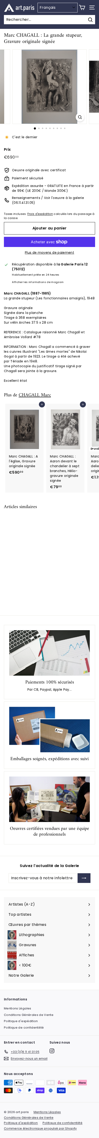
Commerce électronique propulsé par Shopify (40, 1128)
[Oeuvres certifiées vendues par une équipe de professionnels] (49, 799)
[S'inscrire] (84, 878)
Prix (7, 149)
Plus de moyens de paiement (49, 252)
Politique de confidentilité (24, 1027)
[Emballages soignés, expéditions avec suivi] (49, 729)
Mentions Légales (17, 1008)
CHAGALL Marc (35, 395)
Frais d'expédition (40, 214)
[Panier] (82, 7)
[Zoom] (80, 117)
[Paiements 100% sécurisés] (49, 653)
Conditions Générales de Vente (28, 1015)
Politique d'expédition (21, 1021)
